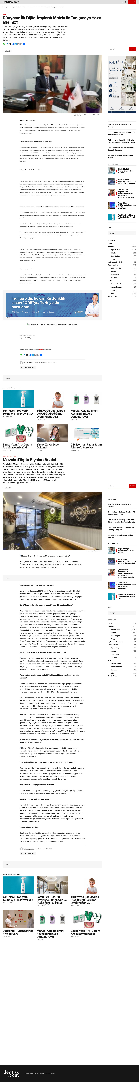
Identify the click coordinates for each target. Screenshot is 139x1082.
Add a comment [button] (29, 367)
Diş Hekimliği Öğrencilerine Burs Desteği (126, 171)
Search (132, 49)
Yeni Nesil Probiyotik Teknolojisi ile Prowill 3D (126, 217)
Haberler (111, 246)
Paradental (115, 275)
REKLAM (132, 2)
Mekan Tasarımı (116, 287)
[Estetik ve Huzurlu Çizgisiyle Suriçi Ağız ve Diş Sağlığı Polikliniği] (52, 885)
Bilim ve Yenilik (116, 284)
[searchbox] (118, 49)
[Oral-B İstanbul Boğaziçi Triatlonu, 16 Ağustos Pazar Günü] (111, 181)
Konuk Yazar (112, 296)
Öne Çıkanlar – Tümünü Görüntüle (19, 7)
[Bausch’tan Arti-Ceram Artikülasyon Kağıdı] (18, 433)
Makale (113, 271)
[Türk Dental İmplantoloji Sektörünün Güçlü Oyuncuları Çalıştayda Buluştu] (111, 192)
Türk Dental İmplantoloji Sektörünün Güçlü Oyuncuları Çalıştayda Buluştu (126, 193)
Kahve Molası (113, 265)
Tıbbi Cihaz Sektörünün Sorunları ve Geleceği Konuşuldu (127, 206)
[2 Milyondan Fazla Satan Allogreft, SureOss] (86, 433)
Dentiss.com (11, 2)
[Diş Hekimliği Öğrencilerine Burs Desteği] (111, 170)
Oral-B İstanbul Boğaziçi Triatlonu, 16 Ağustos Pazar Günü (127, 182)
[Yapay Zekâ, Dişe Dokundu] (52, 433)
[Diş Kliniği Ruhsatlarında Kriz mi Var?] (18, 919)
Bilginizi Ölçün (116, 268)
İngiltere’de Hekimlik (115, 262)
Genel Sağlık (115, 256)
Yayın (113, 259)
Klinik (110, 281)
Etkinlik (113, 253)
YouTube (114, 278)
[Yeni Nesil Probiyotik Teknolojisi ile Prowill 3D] (18, 399)
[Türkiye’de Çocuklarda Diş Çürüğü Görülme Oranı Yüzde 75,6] (52, 399)
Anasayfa (5, 7)
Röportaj (114, 290)
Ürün (4, 14)
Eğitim (110, 244)
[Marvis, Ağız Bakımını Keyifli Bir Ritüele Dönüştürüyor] (86, 399)
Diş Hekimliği (115, 250)
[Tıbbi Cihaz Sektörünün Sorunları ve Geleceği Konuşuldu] (111, 205)
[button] (122, 2)
